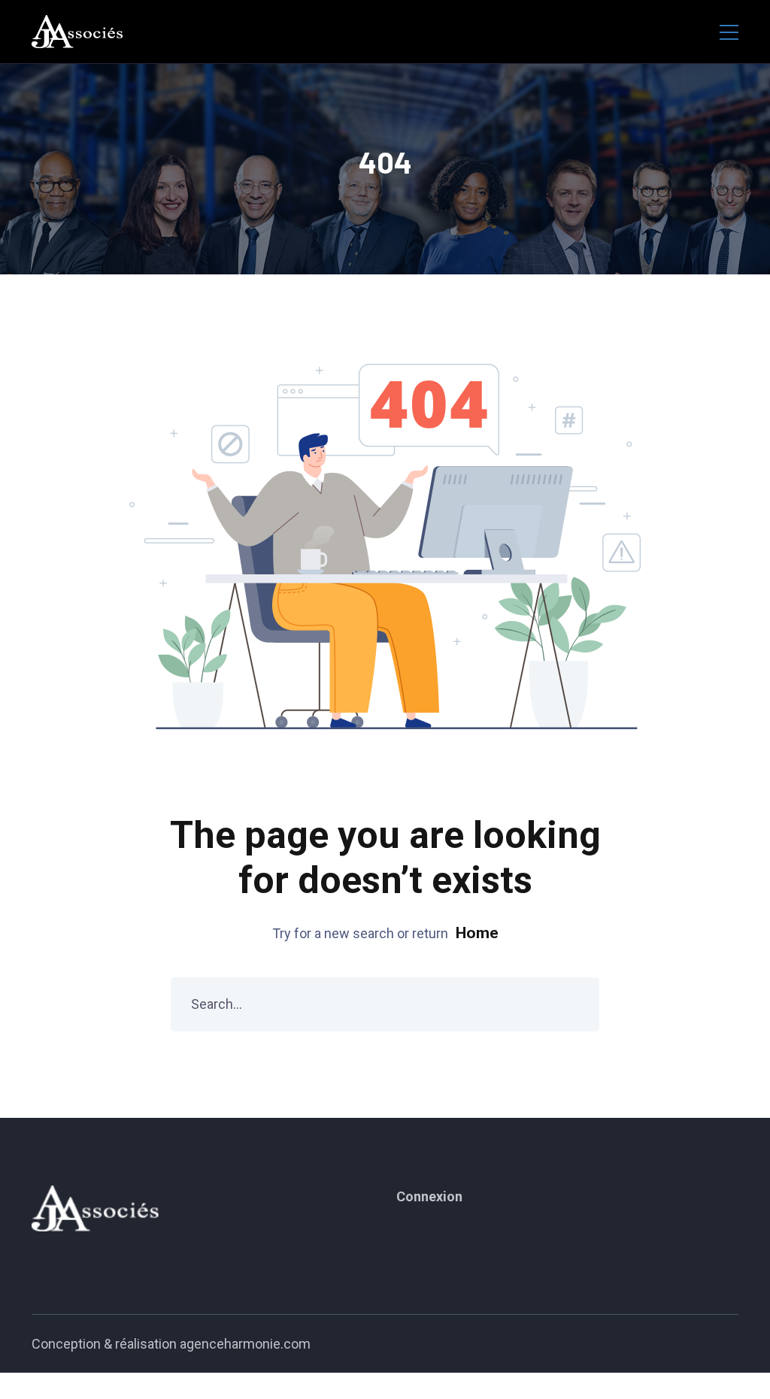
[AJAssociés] (77, 31)
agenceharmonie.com (245, 1344)
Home (477, 933)
